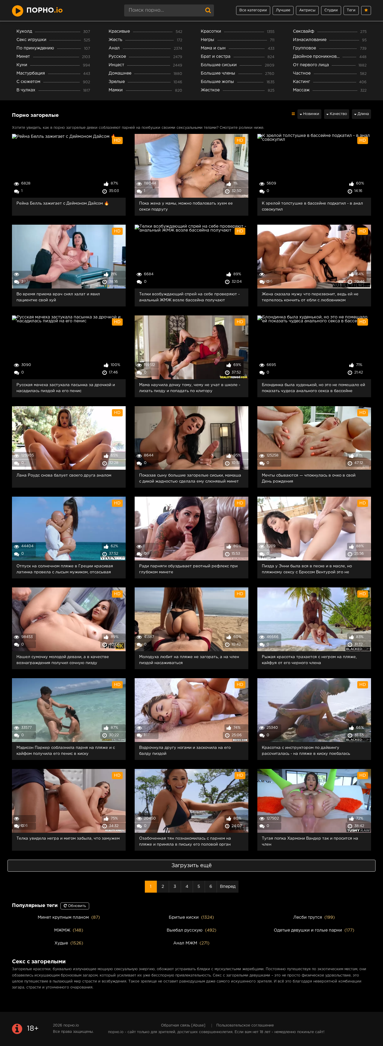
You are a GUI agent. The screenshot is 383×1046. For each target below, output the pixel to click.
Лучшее (283, 10)
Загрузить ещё (191, 865)
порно (44, 10)
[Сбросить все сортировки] (293, 114)
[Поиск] (208, 10)
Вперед (227, 886)
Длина (362, 114)
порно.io (71, 1025)
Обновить (76, 906)
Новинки (310, 114)
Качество (338, 114)
